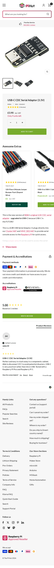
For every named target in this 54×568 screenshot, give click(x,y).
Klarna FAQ (8, 494)
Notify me (16, 204)
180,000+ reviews (29, 25)
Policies (6, 475)
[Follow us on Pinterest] (18, 522)
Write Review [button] (27, 316)
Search (5, 418)
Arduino (33, 470)
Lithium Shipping (10, 460)
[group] (27, 305)
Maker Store (35, 460)
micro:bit (33, 465)
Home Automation (38, 480)
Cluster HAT (11, 231)
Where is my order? (38, 425)
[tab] (43, 326)
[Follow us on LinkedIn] (22, 522)
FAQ (5, 489)
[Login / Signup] (43, 5)
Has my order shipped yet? (39, 419)
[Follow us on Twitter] (7, 522)
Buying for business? (38, 443)
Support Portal (9, 508)
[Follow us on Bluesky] (9, 527)
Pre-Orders (7, 465)
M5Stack (33, 475)
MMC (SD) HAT (27, 231)
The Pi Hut (10, 186)
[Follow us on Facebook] (3, 522)
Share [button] (31, 375)
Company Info (9, 484)
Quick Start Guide (10, 499)
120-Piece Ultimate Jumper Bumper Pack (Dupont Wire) (16, 192)
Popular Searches (10, 414)
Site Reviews (8, 423)
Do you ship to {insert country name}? (39, 431)
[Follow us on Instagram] (13, 522)
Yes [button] (21, 375)
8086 (9, 104)
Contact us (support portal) (38, 406)
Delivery (6, 456)
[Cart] (49, 5)
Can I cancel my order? (39, 412)
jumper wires (13, 240)
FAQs (5, 409)
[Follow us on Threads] (4, 527)
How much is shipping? (39, 438)
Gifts (32, 484)
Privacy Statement (10, 470)
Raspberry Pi (26, 234)
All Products (8, 404)
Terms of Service (9, 480)
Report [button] (25, 375)
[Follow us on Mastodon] (14, 527)
